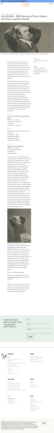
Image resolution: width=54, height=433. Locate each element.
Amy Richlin (10, 247)
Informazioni (10, 354)
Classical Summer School (14, 388)
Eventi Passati (11, 400)
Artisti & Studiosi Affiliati (36, 361)
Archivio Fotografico (35, 407)
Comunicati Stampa (35, 386)
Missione (10, 356)
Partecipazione (11, 379)
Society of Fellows (12, 364)
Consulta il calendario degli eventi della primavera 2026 (14, 1)
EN (50, 3)
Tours (9, 371)
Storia (9, 358)
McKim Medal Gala (13, 402)
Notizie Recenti (34, 385)
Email (28, 319)
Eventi (9, 396)
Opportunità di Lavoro (13, 373)
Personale (10, 361)
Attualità (32, 379)
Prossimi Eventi (12, 398)
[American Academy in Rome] (4, 356)
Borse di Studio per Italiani (37, 358)
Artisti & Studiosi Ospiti (14, 366)
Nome (28, 324)
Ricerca (31, 396)
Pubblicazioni (33, 400)
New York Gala (12, 403)
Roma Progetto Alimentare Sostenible (17, 363)
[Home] (26, 5)
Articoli (32, 381)
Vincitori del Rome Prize (36, 356)
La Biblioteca (33, 398)
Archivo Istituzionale (35, 408)
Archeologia (33, 410)
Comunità (32, 354)
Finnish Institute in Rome (13, 277)
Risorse (32, 403)
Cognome (29, 329)
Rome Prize (11, 381)
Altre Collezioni (34, 405)
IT (52, 3)
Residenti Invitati (34, 359)
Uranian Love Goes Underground (15, 146)
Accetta (44, 423)
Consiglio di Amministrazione (15, 359)
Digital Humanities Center (36, 402)
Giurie (9, 368)
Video (32, 383)
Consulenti (11, 369)
